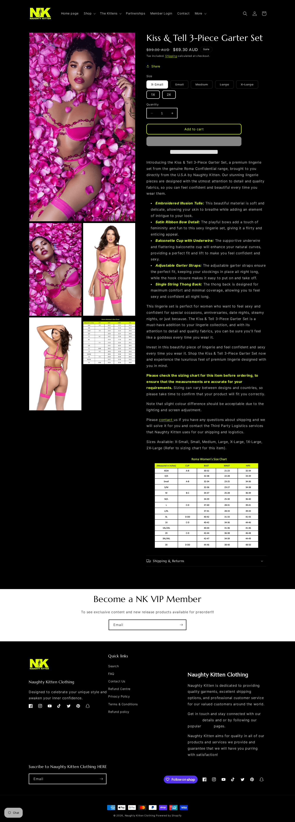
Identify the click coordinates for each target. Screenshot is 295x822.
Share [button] (155, 66)
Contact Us (116, 681)
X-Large (249, 85)
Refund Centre (119, 689)
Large (227, 85)
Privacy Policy (119, 696)
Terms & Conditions (123, 704)
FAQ (111, 673)
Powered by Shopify (169, 815)
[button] (89, 13)
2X (169, 94)
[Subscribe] (181, 625)
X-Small (157, 84)
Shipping (171, 55)
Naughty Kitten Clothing (140, 815)
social (207, 726)
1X (153, 94)
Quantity (152, 104)
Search (113, 666)
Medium (204, 85)
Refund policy (118, 712)
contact (165, 419)
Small (182, 85)
